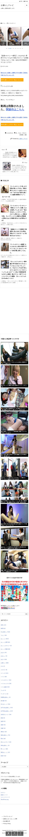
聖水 (3, 738)
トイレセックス (6, 683)
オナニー (24, 132)
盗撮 (26, 134)
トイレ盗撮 (5, 687)
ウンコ (19, 132)
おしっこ (5, 638)
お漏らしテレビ (23, 138)
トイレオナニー (12, 23)
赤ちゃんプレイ (6, 742)
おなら (4, 652)
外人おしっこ (5, 704)
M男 (3, 628)
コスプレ (4, 669)
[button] (3, 36)
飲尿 (3, 755)
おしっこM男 (5, 642)
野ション (4, 749)
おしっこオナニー (6, 645)
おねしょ (4, 656)
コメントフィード (5, 797)
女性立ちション (6, 714)
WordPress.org (5, 799)
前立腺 (4, 700)
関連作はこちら (15, 109)
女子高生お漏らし (7, 711)
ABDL (3, 625)
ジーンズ (4, 673)
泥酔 (3, 724)
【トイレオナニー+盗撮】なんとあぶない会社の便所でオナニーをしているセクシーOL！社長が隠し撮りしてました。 (18, 248)
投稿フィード (4, 795)
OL (16, 132)
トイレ (4, 676)
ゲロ (3, 666)
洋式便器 (21, 134)
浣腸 (3, 728)
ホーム (3, 23)
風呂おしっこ (5, 752)
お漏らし (5, 663)
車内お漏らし (5, 745)
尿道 (3, 718)
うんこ (4, 635)
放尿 (3, 721)
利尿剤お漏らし (5, 697)
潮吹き (4, 731)
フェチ (3, 690)
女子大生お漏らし (7, 707)
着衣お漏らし (5, 735)
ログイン (3, 792)
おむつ (4, 659)
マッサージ (4, 693)
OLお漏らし (5, 632)
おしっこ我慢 (5, 649)
